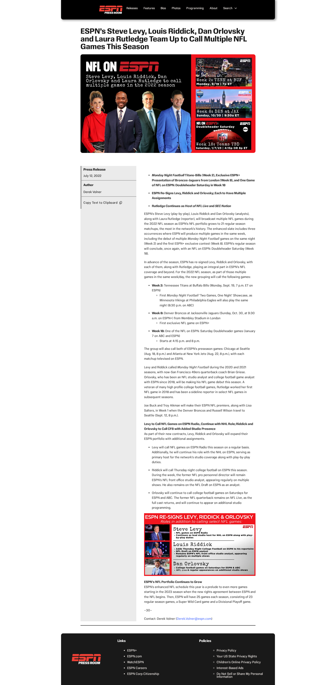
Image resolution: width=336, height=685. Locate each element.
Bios (163, 8)
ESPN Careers (137, 668)
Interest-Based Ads (230, 668)
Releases (132, 8)
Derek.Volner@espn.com (194, 619)
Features (149, 8)
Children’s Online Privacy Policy (239, 662)
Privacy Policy (226, 650)
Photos (176, 8)
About (213, 8)
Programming (195, 8)
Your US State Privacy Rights (237, 656)
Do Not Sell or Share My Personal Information (240, 675)
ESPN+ (132, 650)
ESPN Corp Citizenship (143, 674)
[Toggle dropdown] (235, 8)
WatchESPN (135, 662)
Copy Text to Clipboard (100, 203)
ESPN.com (134, 656)
